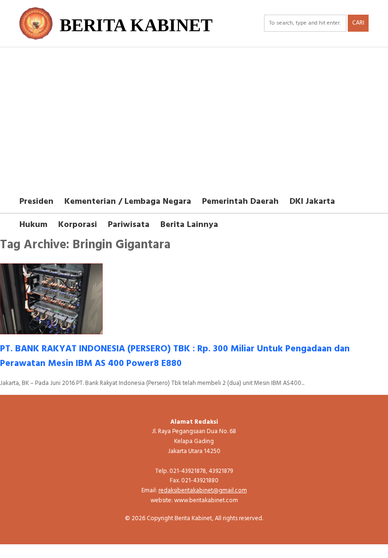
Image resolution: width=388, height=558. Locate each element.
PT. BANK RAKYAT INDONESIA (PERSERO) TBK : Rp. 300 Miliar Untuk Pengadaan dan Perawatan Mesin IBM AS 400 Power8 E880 (175, 356)
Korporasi (77, 225)
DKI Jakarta (312, 202)
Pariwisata (129, 225)
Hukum (33, 225)
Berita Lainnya (189, 225)
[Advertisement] (194, 118)
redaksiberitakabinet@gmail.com (203, 491)
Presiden (36, 202)
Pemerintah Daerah (240, 202)
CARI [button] (358, 23)
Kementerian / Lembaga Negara (127, 202)
